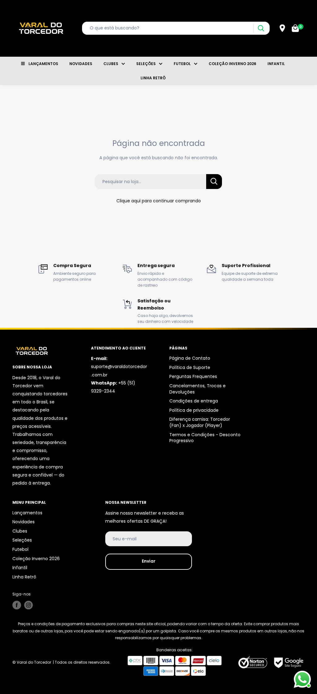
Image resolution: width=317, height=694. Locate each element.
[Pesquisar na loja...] (214, 181)
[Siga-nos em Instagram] (28, 605)
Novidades (80, 63)
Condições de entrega (193, 401)
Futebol (182, 63)
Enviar (148, 561)
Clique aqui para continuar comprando (158, 201)
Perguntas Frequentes (193, 376)
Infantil (276, 63)
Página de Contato (189, 358)
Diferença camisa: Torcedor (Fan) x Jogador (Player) (199, 422)
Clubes (110, 63)
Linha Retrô (153, 78)
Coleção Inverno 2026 (232, 63)
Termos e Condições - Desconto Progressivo (205, 438)
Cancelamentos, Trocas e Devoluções (197, 389)
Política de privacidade (194, 410)
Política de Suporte (189, 367)
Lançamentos (43, 63)
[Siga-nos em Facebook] (16, 605)
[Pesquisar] (260, 28)
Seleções (146, 63)
